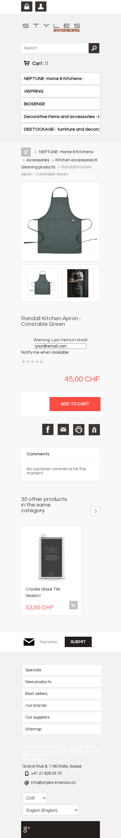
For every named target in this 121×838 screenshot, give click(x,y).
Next (95, 511)
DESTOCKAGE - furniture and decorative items (61, 129)
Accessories (38, 160)
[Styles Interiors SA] (52, 28)
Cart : (40, 63)
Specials (33, 670)
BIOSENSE (34, 104)
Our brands (35, 705)
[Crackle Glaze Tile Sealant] (51, 557)
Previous (85, 511)
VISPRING (33, 91)
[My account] (40, 6)
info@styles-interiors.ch (53, 783)
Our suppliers (37, 717)
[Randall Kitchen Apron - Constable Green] (44, 297)
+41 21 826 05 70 (46, 773)
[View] (73, 605)
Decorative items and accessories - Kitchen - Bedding (61, 116)
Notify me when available (45, 352)
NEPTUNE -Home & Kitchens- (53, 78)
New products (38, 682)
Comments (38, 454)
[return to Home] (27, 152)
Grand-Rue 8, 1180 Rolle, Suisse (52, 766)
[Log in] (26, 6)
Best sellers (36, 694)
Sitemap (33, 729)
